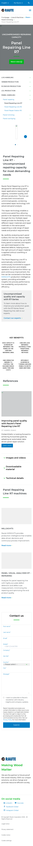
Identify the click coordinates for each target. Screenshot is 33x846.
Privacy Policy (7, 720)
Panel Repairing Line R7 (13, 103)
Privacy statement (7, 829)
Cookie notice (5, 835)
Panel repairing (8, 99)
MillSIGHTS (6, 277)
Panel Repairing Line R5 (13, 107)
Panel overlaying (9, 118)
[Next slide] (25, 136)
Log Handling (7, 77)
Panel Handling (8, 95)
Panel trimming (8, 115)
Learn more (7, 445)
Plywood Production (11, 86)
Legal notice (5, 824)
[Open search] (28, 3)
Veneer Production (10, 82)
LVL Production (8, 91)
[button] (15, 145)
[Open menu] (30, 10)
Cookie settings (6, 840)
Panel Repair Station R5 (13, 110)
